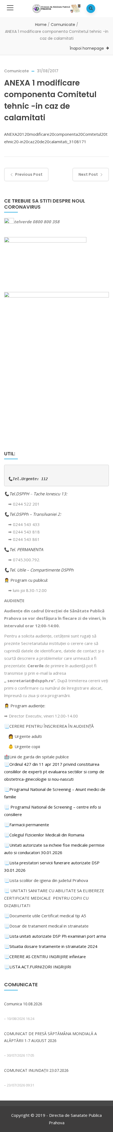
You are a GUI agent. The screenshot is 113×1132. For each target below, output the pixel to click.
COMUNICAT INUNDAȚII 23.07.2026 (36, 1070)
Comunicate (63, 24)
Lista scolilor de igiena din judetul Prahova (48, 880)
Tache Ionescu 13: (50, 493)
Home (41, 24)
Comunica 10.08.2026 (23, 1003)
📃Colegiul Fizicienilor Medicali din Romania (44, 835)
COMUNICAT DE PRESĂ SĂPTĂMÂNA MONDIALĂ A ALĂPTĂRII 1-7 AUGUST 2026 (50, 1037)
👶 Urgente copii (24, 746)
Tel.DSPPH (19, 493)
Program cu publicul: (29, 580)
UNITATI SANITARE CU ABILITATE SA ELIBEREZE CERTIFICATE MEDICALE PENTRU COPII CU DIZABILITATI (54, 898)
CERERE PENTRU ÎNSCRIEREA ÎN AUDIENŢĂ (51, 726)
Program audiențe (27, 705)
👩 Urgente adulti (25, 736)
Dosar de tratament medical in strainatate (46, 926)
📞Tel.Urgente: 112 (28, 479)
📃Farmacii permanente (26, 824)
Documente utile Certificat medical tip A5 (45, 915)
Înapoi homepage (87, 48)
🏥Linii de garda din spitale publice (36, 756)
